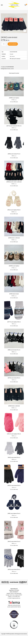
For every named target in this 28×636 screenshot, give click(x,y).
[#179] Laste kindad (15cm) (14, 378)
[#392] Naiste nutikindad (14, 238)
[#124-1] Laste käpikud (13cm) (14, 434)
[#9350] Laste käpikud (14, 266)
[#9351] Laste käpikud (14, 98)
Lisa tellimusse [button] (14, 101)
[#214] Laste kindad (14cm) (14, 541)
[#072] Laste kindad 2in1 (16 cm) (14, 126)
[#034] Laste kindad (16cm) (14, 485)
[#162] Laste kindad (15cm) (14, 457)
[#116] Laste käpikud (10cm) (14, 513)
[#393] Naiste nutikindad (14, 406)
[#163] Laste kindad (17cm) (14, 154)
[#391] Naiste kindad (14, 294)
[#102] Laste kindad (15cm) (14, 569)
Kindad (8, 68)
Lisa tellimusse (12, 44)
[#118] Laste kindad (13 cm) (14, 350)
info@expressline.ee (15, 598)
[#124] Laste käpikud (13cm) (13, 210)
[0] (25, 5)
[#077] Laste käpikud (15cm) (14, 322)
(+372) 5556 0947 (16, 596)
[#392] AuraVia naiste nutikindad (13, 182)
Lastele (12, 68)
